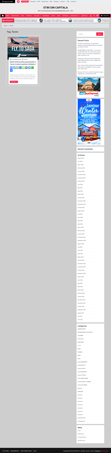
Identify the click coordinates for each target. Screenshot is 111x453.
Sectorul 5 (80, 411)
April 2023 (80, 253)
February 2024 (81, 230)
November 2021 (82, 303)
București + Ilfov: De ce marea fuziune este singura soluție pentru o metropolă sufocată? (90, 72)
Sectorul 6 (80, 414)
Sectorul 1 (80, 398)
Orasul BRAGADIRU (82, 362)
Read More (14, 81)
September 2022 (82, 273)
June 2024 (80, 217)
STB (39, 1)
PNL (51, 1)
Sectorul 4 (80, 408)
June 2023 (80, 250)
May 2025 (80, 187)
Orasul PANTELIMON (83, 378)
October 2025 (81, 181)
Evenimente (46, 15)
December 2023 (81, 237)
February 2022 (81, 293)
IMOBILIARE (81, 342)
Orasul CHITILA (81, 368)
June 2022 (80, 280)
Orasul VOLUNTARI (82, 385)
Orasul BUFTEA (81, 365)
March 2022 (81, 290)
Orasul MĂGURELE (82, 371)
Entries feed (81, 434)
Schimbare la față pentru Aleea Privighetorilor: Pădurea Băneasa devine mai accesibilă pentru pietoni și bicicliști (89, 60)
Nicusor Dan (45, 1)
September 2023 (82, 240)
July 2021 (80, 316)
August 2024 (81, 211)
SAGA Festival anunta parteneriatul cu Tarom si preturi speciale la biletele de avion (23, 63)
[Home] (3, 15)
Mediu (58, 15)
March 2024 (81, 227)
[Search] (94, 15)
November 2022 (82, 267)
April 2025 (80, 191)
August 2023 (81, 244)
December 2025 (81, 174)
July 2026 (80, 161)
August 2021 (81, 313)
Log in (79, 430)
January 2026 (81, 171)
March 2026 (81, 164)
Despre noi (85, 15)
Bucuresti (33, 1)
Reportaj (29, 15)
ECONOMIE (80, 335)
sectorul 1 (73, 1)
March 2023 (81, 257)
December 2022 (81, 263)
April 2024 (80, 224)
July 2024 (80, 214)
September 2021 (82, 309)
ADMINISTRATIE (15, 15)
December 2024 (81, 201)
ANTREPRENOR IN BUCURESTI (85, 332)
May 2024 (80, 220)
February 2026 (81, 168)
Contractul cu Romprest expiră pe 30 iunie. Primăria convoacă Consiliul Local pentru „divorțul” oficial (70, 20)
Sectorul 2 (80, 401)
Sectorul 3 (80, 404)
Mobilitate (65, 15)
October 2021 (81, 306)
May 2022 (80, 283)
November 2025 (82, 178)
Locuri (53, 15)
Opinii (22, 15)
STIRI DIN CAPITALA (55, 7)
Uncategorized (81, 421)
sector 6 (63, 1)
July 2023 (80, 247)
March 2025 (81, 194)
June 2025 (80, 184)
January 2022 (81, 296)
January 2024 (81, 234)
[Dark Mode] (90, 15)
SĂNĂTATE (80, 391)
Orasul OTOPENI (82, 375)
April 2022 (80, 286)
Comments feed (82, 437)
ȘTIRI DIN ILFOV (74, 15)
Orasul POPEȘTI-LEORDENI (84, 381)
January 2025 (81, 197)
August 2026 (81, 158)
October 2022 (81, 270)
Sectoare (36, 15)
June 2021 (80, 319)
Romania (56, 1)
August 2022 (81, 276)
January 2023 (81, 260)
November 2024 (82, 204)
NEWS (7, 15)
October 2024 (81, 207)
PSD (68, 1)
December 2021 (81, 300)
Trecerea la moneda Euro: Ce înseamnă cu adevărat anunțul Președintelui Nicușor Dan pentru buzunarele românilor (90, 45)
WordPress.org (81, 440)
